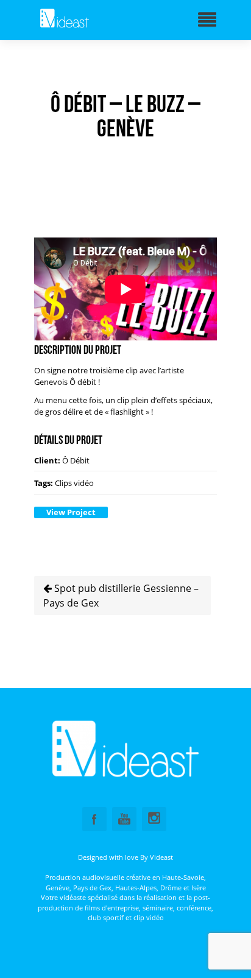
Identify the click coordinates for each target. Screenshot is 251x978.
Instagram (154, 819)
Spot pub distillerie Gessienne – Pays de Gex (121, 596)
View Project (71, 512)
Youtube (124, 819)
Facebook (94, 819)
